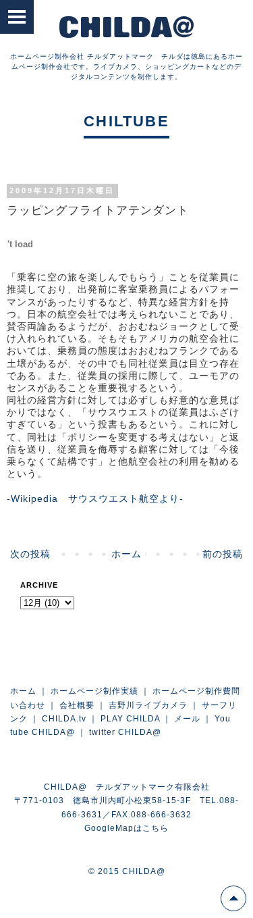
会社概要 (76, 705)
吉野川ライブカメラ (148, 705)
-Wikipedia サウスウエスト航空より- (95, 498)
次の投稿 (30, 554)
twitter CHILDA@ (125, 732)
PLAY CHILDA (130, 718)
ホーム (126, 554)
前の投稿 (222, 554)
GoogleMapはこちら (126, 828)
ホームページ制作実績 (94, 691)
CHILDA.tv (64, 718)
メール (187, 718)
